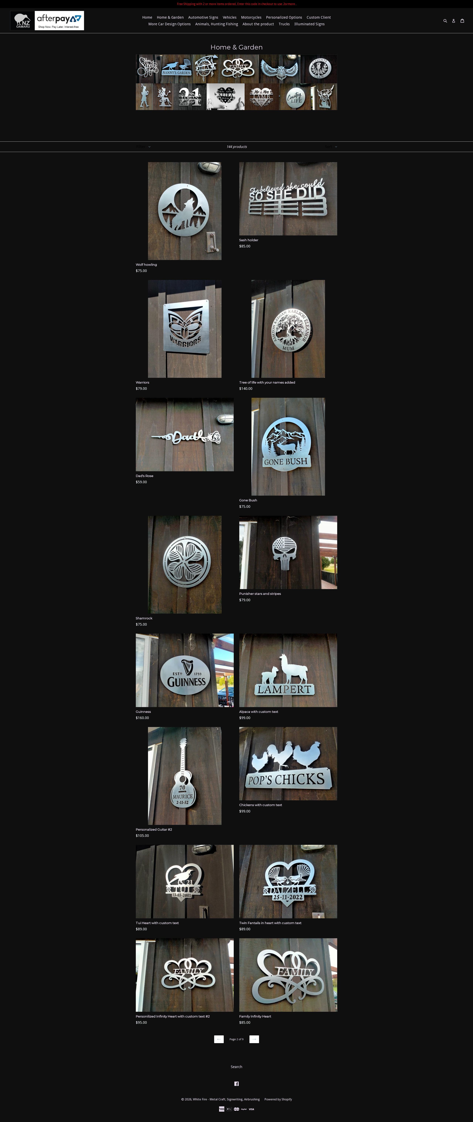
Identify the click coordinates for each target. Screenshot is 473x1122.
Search (236, 1067)
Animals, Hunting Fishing (216, 24)
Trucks (284, 24)
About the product (258, 24)
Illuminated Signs (309, 24)
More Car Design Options (169, 24)
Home (147, 17)
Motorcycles (251, 17)
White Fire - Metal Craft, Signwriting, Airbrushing (226, 1099)
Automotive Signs (203, 17)
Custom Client (319, 17)
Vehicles (229, 17)
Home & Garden (170, 17)
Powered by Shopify (278, 1099)
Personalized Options (284, 17)
